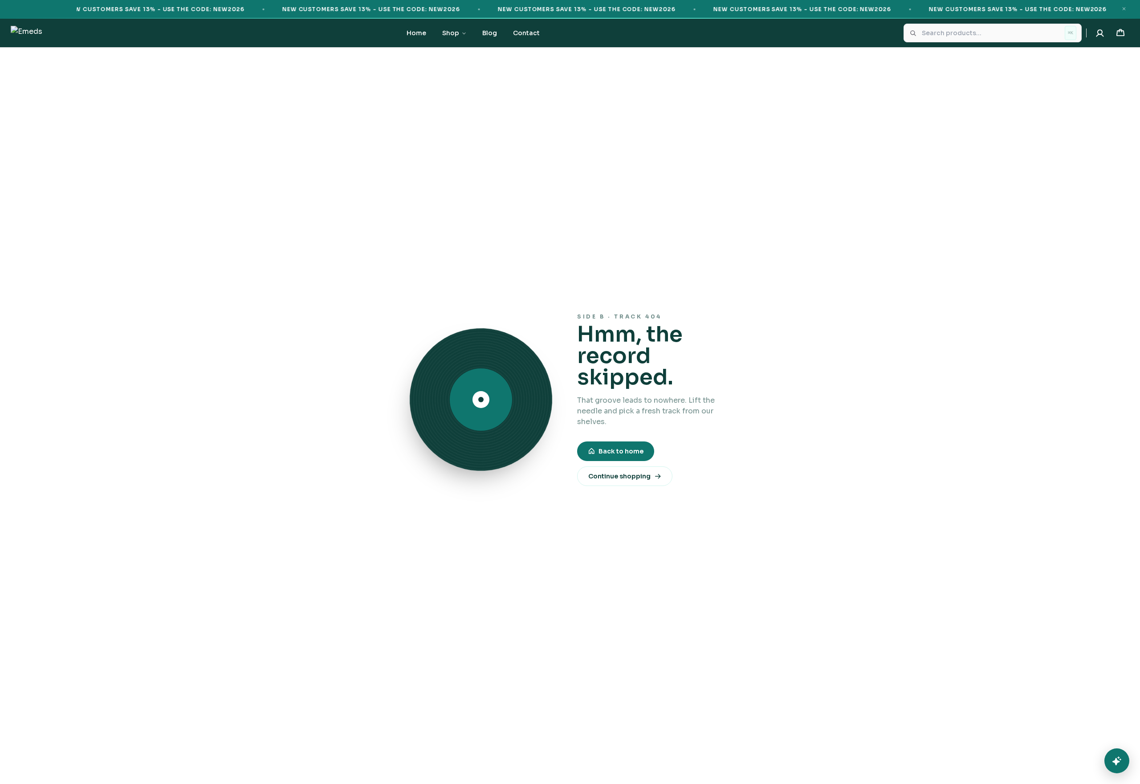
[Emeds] (26, 33)
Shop (450, 33)
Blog (489, 33)
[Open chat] (1116, 760)
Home (416, 33)
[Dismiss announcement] (1124, 9)
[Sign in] (1100, 33)
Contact (526, 33)
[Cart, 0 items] (1120, 33)
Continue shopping (619, 476)
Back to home (620, 451)
